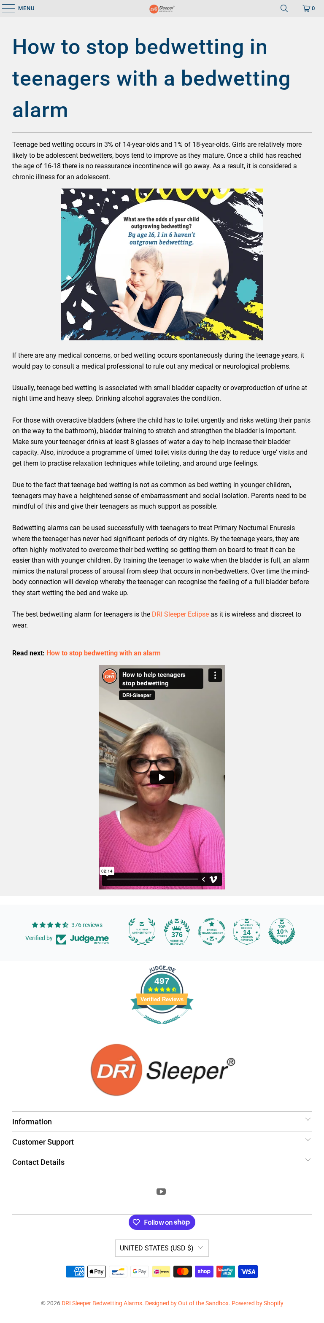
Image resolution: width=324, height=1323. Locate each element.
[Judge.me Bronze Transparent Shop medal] (211, 931)
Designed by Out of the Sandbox (187, 1303)
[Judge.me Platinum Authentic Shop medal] (141, 931)
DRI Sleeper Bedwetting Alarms (102, 1303)
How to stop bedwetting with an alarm (103, 653)
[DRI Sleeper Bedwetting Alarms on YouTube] (161, 1192)
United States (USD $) (157, 1248)
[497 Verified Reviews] (162, 1028)
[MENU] (4, 8)
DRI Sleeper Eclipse (180, 614)
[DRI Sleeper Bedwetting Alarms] (162, 8)
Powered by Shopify (258, 1303)
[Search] (284, 8)
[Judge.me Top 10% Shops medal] (281, 931)
